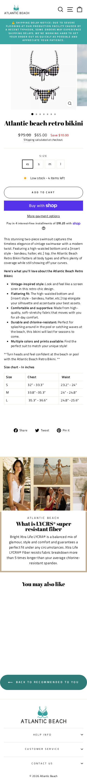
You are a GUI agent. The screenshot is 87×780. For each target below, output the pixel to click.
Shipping (29, 140)
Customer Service (42, 749)
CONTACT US (42, 763)
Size (43, 156)
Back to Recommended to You (46, 682)
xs (27, 163)
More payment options (43, 216)
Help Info (42, 734)
